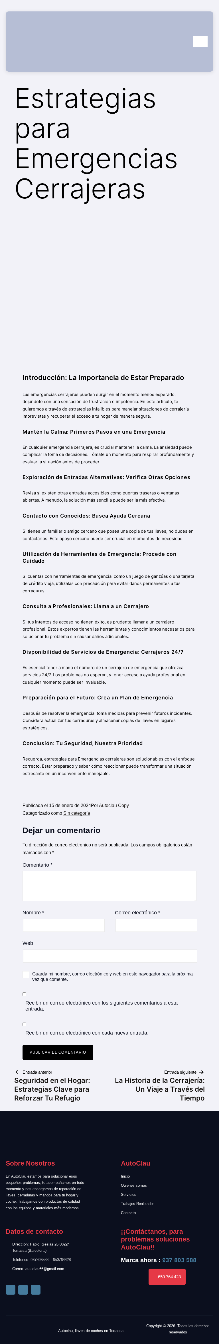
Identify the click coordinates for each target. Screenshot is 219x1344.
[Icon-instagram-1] (35, 1290)
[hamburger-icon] (200, 41)
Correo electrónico (137, 913)
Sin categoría (76, 813)
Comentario (37, 865)
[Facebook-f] (10, 1290)
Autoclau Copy (114, 805)
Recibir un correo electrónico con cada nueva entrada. (87, 1033)
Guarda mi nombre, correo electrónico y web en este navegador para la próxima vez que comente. (112, 976)
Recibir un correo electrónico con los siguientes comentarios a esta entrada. (101, 1006)
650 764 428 (169, 1276)
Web (28, 943)
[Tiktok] (23, 1290)
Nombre (33, 913)
